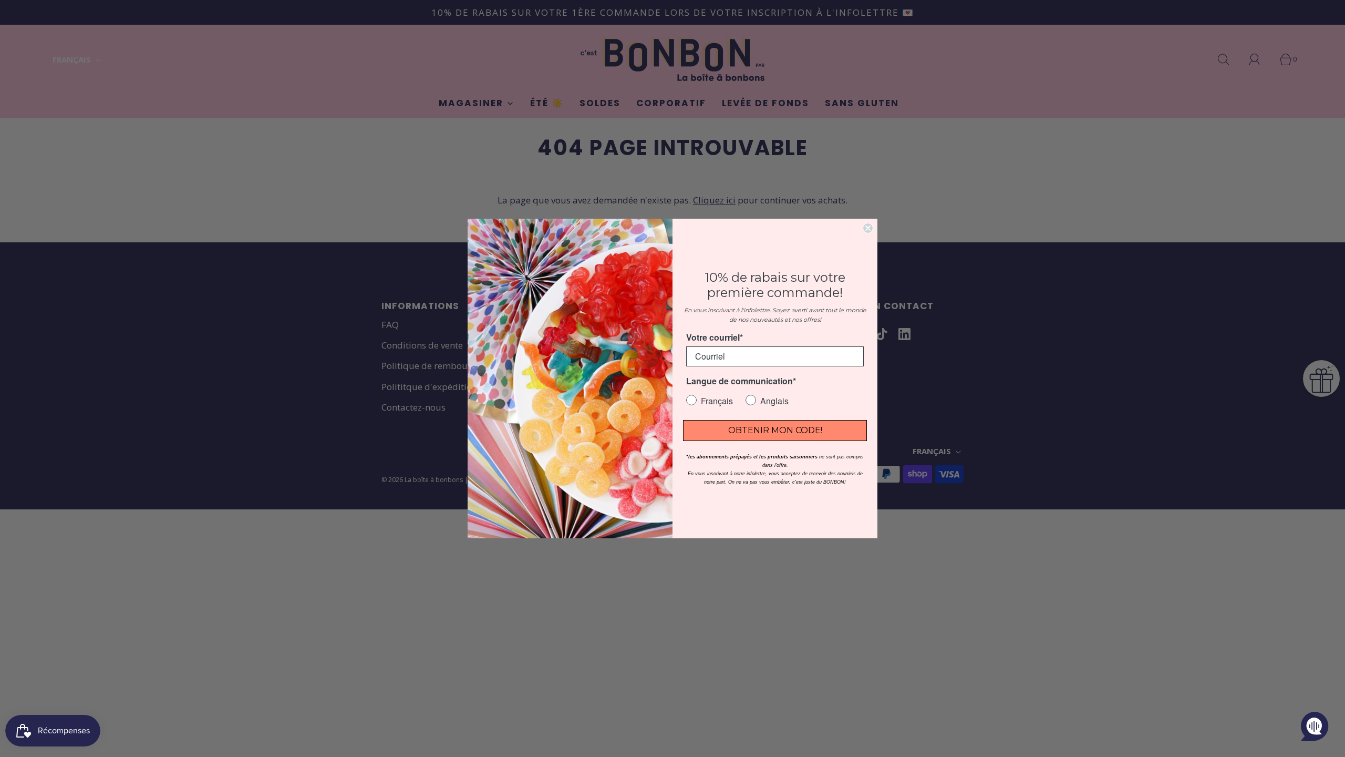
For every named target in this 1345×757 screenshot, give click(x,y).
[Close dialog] (868, 228)
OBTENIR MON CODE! (775, 430)
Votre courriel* (714, 337)
